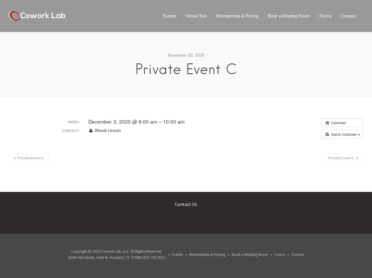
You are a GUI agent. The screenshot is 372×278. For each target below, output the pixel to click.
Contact (348, 15)
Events (169, 15)
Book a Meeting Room (289, 15)
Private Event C (341, 158)
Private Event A (30, 158)
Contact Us (186, 204)
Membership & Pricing (237, 15)
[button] (342, 134)
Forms (325, 15)
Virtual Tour (196, 15)
